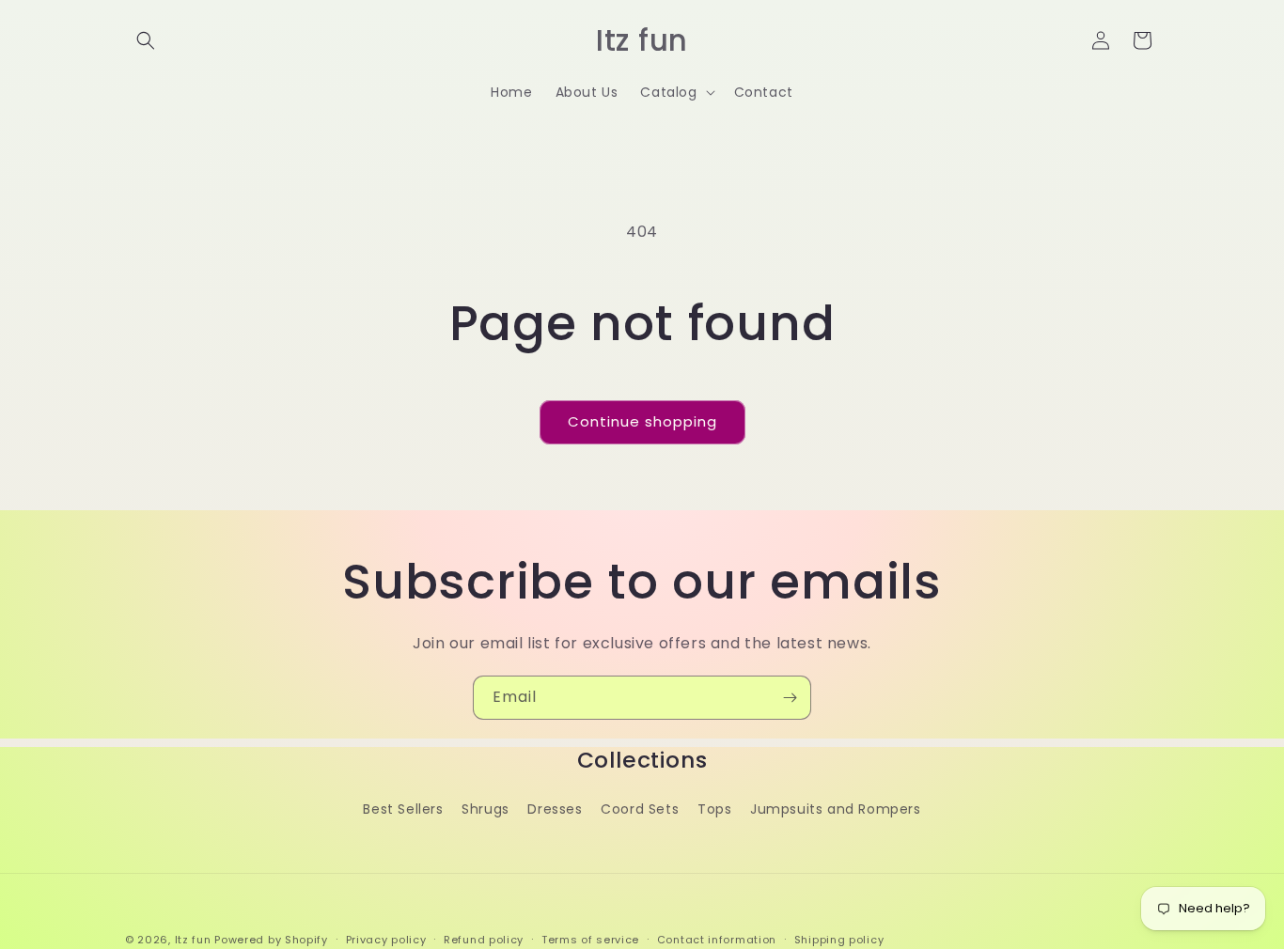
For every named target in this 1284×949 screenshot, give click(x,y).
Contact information (716, 938)
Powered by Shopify (271, 939)
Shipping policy (839, 938)
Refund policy (484, 938)
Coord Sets (640, 808)
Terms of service (590, 938)
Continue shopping (642, 421)
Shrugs (485, 808)
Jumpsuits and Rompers (835, 808)
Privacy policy (386, 938)
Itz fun (193, 939)
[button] (145, 40)
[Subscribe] (789, 698)
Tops (714, 808)
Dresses (554, 808)
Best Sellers (403, 808)
